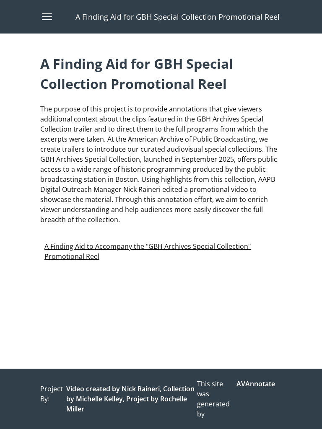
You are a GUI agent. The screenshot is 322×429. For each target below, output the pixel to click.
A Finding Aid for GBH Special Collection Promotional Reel (177, 17)
